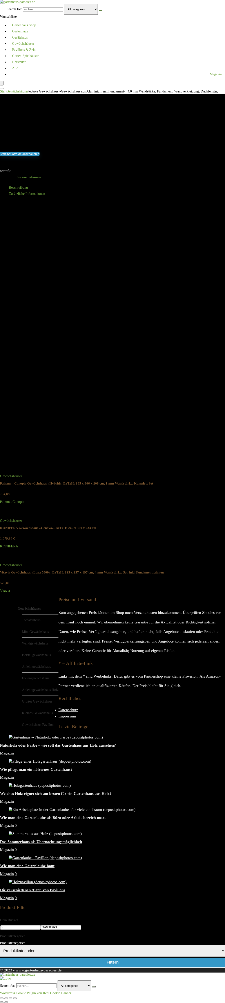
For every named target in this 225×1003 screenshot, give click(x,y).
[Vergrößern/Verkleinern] (2, 998)
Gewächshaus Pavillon (38, 724)
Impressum (67, 716)
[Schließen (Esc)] (15, 998)
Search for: (14, 9)
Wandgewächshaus (35, 643)
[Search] (2, 88)
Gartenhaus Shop (24, 25)
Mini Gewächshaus (35, 632)
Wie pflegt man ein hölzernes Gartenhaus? (36, 769)
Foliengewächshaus (35, 678)
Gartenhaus (20, 31)
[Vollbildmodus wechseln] (6, 998)
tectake (5, 171)
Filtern (113, 962)
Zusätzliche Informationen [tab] (27, 193)
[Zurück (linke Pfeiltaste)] (2, 1002)
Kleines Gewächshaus (37, 713)
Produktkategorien (12, 943)
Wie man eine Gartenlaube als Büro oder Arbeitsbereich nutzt (53, 817)
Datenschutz (68, 710)
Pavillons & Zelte (24, 49)
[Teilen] (10, 998)
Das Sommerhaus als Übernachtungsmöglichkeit (41, 842)
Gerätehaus (20, 37)
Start (3, 91)
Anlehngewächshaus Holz (40, 690)
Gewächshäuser (23, 43)
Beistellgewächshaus (36, 655)
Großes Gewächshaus (37, 701)
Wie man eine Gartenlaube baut (27, 866)
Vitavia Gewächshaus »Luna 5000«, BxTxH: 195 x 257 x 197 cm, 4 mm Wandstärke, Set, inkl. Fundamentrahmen (82, 572)
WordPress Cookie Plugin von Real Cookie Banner (35, 993)
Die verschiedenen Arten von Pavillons (32, 890)
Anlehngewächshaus (36, 666)
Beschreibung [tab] (18, 187)
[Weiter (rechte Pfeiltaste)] (6, 1002)
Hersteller (18, 62)
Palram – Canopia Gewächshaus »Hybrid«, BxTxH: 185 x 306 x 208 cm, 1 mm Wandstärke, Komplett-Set (76, 483)
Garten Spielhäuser (25, 56)
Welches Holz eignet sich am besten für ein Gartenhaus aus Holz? (55, 793)
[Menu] (2, 83)
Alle (15, 68)
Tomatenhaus (31, 620)
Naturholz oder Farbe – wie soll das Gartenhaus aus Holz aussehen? (58, 745)
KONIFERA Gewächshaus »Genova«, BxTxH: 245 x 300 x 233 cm (48, 528)
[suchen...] (100, 10)
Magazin (216, 74)
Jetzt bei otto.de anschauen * (20, 154)
